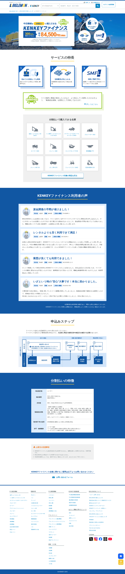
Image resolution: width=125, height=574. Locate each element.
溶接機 (50, 550)
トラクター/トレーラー (36, 505)
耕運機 (50, 505)
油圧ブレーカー (52, 534)
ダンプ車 (33, 511)
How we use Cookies (94, 528)
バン (32, 497)
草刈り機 (51, 503)
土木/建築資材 (52, 561)
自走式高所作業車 (14, 526)
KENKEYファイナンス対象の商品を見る (62, 176)
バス (32, 526)
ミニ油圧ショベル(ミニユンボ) (17, 497)
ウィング (33, 500)
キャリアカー (34, 516)
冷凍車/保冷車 (34, 503)
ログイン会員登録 (108, 4)
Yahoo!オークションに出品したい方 (98, 516)
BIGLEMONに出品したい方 (96, 514)
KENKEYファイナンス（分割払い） (98, 508)
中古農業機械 (52, 491)
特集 (70, 523)
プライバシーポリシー (94, 525)
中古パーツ (12, 532)
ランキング (71, 515)
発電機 (50, 548)
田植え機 (51, 497)
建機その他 (51, 558)
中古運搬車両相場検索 (74, 497)
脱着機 (50, 537)
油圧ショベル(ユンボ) (15, 495)
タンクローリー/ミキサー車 (38, 513)
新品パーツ (12, 529)
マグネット (51, 532)
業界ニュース (72, 518)
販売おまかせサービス (94, 503)
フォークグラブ (52, 529)
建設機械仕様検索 (73, 500)
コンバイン (51, 500)
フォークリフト (35, 521)
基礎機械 (12, 521)
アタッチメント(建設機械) (55, 518)
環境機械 (12, 519)
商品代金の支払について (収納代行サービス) (100, 500)
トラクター (51, 495)
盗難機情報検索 (73, 505)
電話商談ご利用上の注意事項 (96, 522)
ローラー (12, 505)
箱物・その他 (52, 544)
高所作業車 (34, 524)
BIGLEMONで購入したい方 (26, 11)
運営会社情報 (92, 530)
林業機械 (12, 524)
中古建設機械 (13, 491)
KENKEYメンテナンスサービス (97, 505)
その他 (50, 563)
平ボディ (33, 495)
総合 (70, 512)
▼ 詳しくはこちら (91, 104)
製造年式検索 (72, 502)
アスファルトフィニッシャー (17, 508)
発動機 (50, 508)
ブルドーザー (13, 503)
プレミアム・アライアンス (95, 511)
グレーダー (12, 511)
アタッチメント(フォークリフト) (57, 521)
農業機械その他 (52, 511)
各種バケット (52, 526)
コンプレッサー (52, 555)
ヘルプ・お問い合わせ (94, 494)
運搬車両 (33, 491)
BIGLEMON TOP (13, 11)
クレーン (12, 513)
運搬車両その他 (35, 529)
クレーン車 (34, 508)
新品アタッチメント (54, 540)
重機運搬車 (34, 519)
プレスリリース (73, 520)
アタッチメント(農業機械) (55, 524)
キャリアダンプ (13, 516)
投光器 (50, 553)
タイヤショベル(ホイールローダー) (18, 500)
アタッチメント (52, 515)
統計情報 (71, 526)
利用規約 (91, 519)
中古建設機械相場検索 (74, 494)
